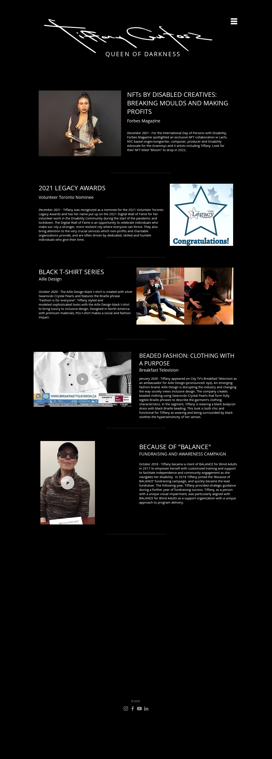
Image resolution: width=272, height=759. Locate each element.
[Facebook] (133, 709)
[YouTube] (139, 709)
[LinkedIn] (146, 709)
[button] (234, 21)
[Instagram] (126, 709)
